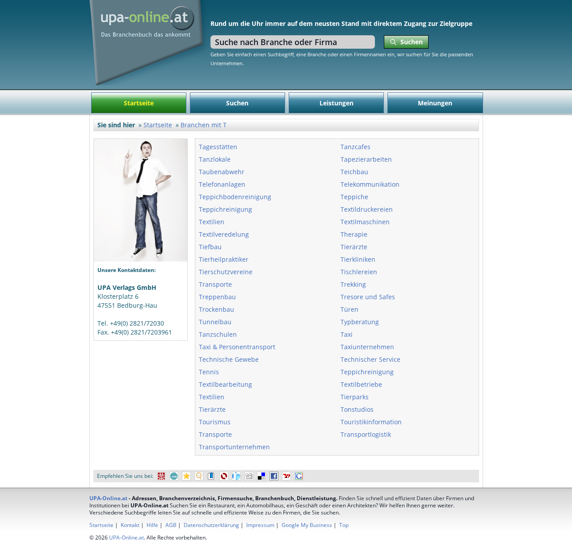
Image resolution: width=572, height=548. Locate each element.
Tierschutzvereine (225, 272)
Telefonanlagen (222, 184)
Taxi (347, 334)
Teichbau (354, 171)
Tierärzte (354, 247)
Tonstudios (357, 409)
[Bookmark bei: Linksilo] (223, 476)
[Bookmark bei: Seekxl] (198, 476)
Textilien (211, 222)
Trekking (353, 284)
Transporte (215, 284)
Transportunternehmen (234, 447)
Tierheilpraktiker (223, 259)
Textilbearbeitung (225, 384)
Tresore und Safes (368, 297)
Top (344, 525)
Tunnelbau (215, 322)
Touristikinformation (371, 422)
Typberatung (360, 322)
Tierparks (355, 397)
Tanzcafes (355, 146)
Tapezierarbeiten (366, 159)
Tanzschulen (218, 334)
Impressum (260, 525)
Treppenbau (217, 297)
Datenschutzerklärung (211, 525)
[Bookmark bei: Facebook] (273, 476)
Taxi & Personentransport (237, 347)
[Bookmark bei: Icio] (173, 476)
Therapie (354, 234)
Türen (349, 309)
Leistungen (336, 103)
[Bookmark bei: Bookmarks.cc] (211, 476)
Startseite (139, 103)
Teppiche (354, 196)
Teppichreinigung (225, 209)
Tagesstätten (218, 146)
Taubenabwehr (221, 171)
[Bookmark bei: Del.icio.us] (261, 476)
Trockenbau (216, 309)
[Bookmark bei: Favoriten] (186, 476)
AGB (171, 525)
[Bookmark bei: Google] (298, 476)
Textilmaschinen (365, 222)
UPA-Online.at (108, 498)
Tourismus (215, 422)
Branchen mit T (204, 125)
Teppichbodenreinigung (235, 196)
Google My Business (307, 525)
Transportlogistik (366, 434)
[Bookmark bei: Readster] (236, 476)
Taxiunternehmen (367, 347)
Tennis (209, 372)
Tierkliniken (358, 259)
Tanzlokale (215, 159)
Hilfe (152, 525)
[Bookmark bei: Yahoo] (286, 476)
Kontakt (130, 525)
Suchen (237, 103)
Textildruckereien (367, 209)
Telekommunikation (370, 184)
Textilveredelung (224, 234)
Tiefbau (210, 247)
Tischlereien (359, 272)
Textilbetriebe (361, 384)
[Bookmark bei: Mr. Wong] (161, 476)
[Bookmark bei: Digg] (248, 476)
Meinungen (435, 103)
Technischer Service (370, 359)
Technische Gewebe (229, 359)
